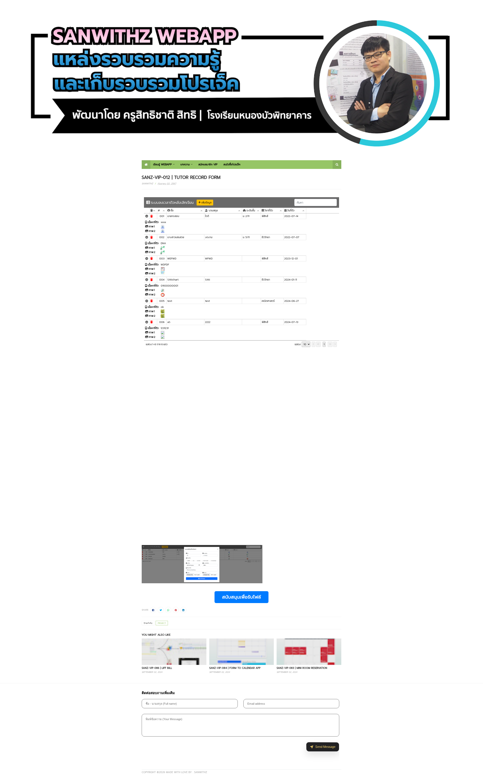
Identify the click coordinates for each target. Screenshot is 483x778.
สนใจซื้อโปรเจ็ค (231, 164)
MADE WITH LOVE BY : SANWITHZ (186, 772)
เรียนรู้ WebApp (162, 164)
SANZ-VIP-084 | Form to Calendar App (235, 668)
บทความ (185, 164)
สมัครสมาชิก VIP (208, 164)
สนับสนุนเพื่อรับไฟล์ (241, 597)
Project (162, 623)
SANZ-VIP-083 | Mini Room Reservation (302, 668)
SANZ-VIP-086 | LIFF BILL (157, 668)
